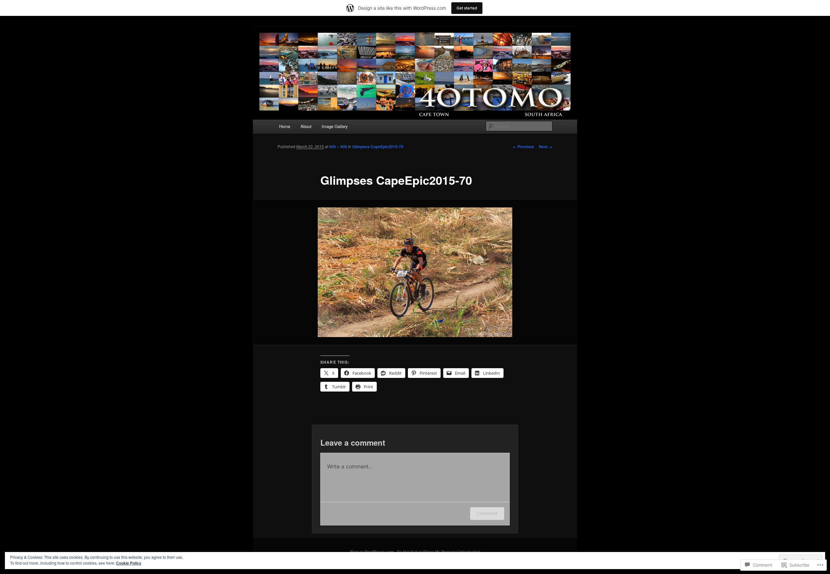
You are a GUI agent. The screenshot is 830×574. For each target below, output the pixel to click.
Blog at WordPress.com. (372, 552)
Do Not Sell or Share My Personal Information (438, 552)
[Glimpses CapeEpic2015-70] (415, 272)
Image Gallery (335, 126)
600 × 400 (338, 146)
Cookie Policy (128, 563)
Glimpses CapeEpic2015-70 (377, 146)
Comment (487, 513)
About (306, 126)
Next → (545, 146)
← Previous (523, 146)
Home (284, 126)
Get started (466, 8)
